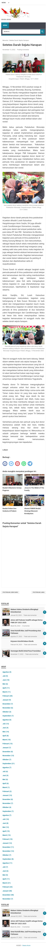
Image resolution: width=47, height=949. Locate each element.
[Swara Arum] (15, 12)
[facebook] (5, 463)
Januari (7, 700)
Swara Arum (26, 945)
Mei (5, 684)
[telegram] (30, 463)
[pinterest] (17, 463)
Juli (5, 676)
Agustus (7, 672)
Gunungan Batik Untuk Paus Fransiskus (26, 651)
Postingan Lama (38, 592)
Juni (6, 680)
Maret (7, 692)
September (8, 716)
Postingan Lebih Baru (10, 592)
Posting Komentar (23, 50)
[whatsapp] (23, 463)
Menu (5, 25)
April (6, 688)
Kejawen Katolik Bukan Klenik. (22, 641)
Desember (8, 704)
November (8, 708)
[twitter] (11, 463)
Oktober (7, 712)
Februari (8, 696)
